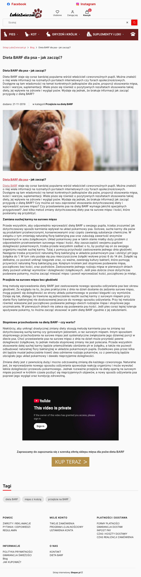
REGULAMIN (10, 530)
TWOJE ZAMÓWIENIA (62, 523)
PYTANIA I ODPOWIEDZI (16, 526)
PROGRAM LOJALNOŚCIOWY (66, 526)
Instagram (88, 4)
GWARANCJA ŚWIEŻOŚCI (17, 555)
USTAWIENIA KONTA (61, 530)
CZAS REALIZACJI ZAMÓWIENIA (115, 537)
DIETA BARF (56, 555)
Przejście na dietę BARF (59, 104)
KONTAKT (55, 551)
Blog (32, 47)
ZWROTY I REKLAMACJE (17, 523)
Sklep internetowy (66, 572)
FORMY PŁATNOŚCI (108, 523)
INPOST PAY (104, 530)
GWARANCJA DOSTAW (110, 526)
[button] (134, 22)
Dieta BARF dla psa (15, 179)
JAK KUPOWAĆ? (12, 562)
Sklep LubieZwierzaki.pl (14, 47)
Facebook (19, 4)
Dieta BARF (10, 185)
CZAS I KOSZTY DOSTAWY (112, 533)
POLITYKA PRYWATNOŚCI (17, 551)
